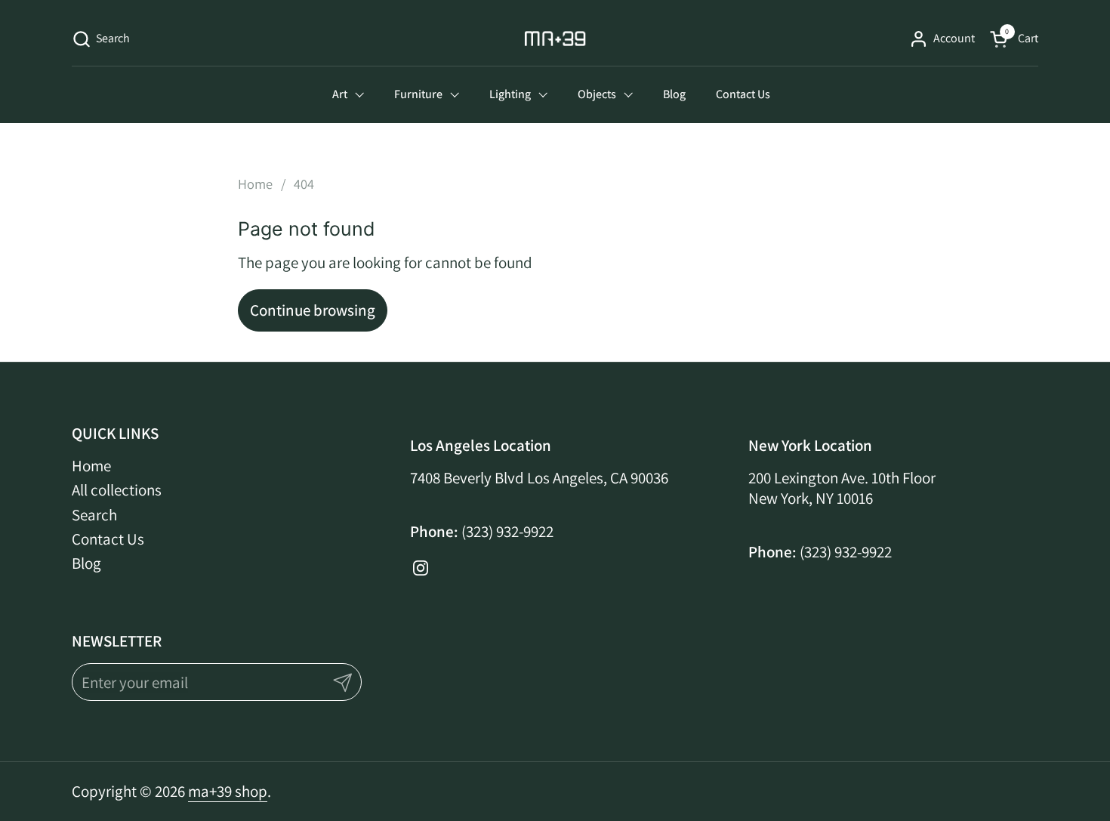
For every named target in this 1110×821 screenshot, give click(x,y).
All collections (117, 490)
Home (91, 465)
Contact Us (108, 539)
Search (94, 515)
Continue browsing (312, 310)
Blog (86, 563)
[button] (101, 38)
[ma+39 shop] (555, 38)
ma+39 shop (227, 791)
